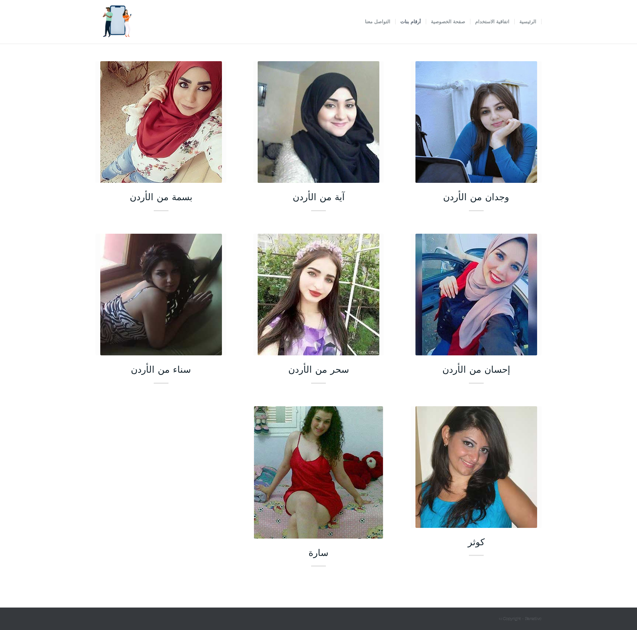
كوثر (476, 541)
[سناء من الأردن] (160, 294)
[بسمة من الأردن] (160, 122)
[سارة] (318, 472)
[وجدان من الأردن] (476, 122)
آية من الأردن (319, 196)
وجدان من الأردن (476, 196)
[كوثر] (476, 467)
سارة (318, 552)
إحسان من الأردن (476, 369)
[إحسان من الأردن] (476, 294)
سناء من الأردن (161, 369)
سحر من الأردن (318, 369)
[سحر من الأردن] (318, 294)
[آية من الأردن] (318, 122)
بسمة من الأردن (161, 196)
